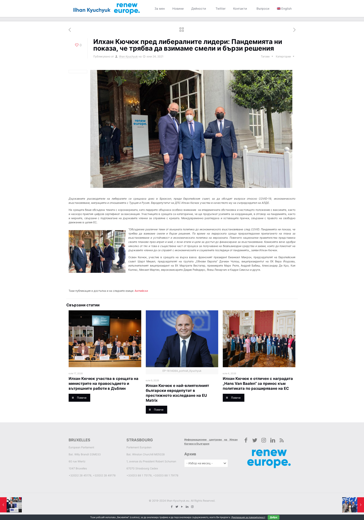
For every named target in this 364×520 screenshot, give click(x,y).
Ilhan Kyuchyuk (128, 56)
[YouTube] (182, 506)
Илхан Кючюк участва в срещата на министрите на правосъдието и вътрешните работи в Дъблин (103, 383)
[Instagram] (192, 506)
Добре (273, 517)
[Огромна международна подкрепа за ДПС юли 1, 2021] (353, 504)
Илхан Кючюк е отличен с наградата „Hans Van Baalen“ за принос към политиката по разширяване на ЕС (258, 383)
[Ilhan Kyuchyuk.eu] (106, 8)
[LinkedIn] (187, 506)
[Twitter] (177, 506)
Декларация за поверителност (248, 517)
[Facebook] (172, 506)
